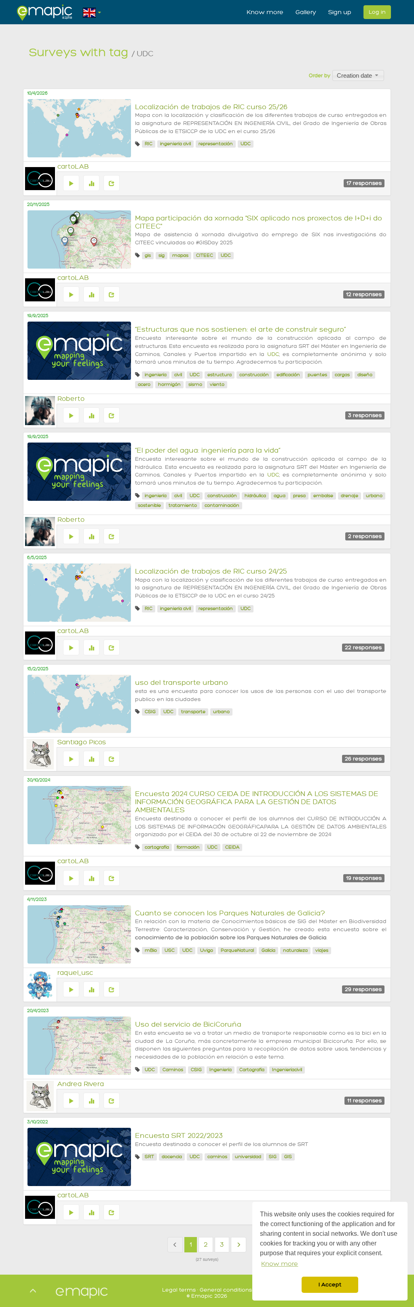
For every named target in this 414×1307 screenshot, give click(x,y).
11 (364, 1100)
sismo (195, 384)
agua (279, 495)
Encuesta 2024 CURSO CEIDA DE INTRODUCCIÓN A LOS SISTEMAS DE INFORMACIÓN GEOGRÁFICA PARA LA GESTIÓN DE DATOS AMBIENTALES (256, 802)
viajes (321, 950)
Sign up (339, 12)
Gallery (306, 12)
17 (364, 183)
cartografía (157, 847)
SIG (273, 1156)
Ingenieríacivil (287, 1069)
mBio (151, 950)
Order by (319, 75)
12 (364, 294)
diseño (364, 374)
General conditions (226, 1290)
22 (363, 647)
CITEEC (204, 255)
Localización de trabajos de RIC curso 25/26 (211, 107)
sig (161, 255)
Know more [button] (279, 1263)
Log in (377, 12)
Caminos (173, 1069)
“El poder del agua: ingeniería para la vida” (208, 450)
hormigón (169, 384)
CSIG (150, 711)
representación (216, 143)
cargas (342, 374)
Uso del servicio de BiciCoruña (188, 1024)
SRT (149, 1156)
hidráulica (255, 495)
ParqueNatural (237, 950)
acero (144, 384)
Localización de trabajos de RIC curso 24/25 (211, 571)
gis (148, 255)
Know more (265, 12)
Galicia (268, 950)
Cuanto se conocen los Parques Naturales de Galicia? (230, 913)
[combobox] (358, 75)
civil (178, 374)
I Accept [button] (330, 1285)
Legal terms (179, 1290)
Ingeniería (220, 1069)
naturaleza (295, 950)
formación (188, 847)
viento (217, 384)
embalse (323, 495)
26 (363, 759)
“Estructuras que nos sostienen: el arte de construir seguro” (240, 329)
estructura (219, 374)
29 (363, 989)
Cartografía (251, 1069)
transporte (193, 711)
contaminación (222, 505)
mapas (180, 255)
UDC (246, 143)
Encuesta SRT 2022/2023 (179, 1136)
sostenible (149, 505)
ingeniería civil (175, 143)
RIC (148, 143)
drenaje (349, 495)
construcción (254, 374)
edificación (288, 374)
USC (170, 950)
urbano (374, 495)
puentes (317, 374)
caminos (217, 1156)
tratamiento (183, 505)
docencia (172, 1156)
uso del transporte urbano (181, 682)
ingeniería (156, 374)
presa (299, 495)
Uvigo (206, 950)
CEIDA (232, 847)
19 (364, 878)
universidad (248, 1156)
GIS (288, 1156)
